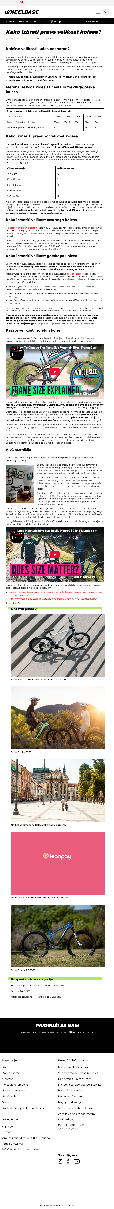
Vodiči (50, 39)
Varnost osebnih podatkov (75, 1108)
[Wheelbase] (22, 12)
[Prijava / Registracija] (13, 3)
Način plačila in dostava (74, 1067)
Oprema (7, 1079)
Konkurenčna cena (71, 1096)
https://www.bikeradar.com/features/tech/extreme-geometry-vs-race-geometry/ (53, 598)
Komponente (11, 1073)
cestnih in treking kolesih (23, 227)
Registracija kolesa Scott (74, 1079)
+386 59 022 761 (12, 1143)
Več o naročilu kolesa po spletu (79, 1073)
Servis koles (10, 1096)
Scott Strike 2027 (20, 991)
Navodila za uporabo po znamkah (80, 1084)
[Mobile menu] (98, 12)
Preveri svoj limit (93, 21)
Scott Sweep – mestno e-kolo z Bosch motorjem (37, 985)
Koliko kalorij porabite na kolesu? (24, 1108)
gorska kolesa (74, 273)
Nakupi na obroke (70, 1090)
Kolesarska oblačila (15, 1084)
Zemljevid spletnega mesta (76, 1114)
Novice (6, 1132)
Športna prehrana (14, 1090)
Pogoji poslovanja (70, 1102)
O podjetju (9, 1126)
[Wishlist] (7, 3)
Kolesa (6, 1067)
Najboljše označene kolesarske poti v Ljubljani (36, 997)
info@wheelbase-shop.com (20, 1149)
